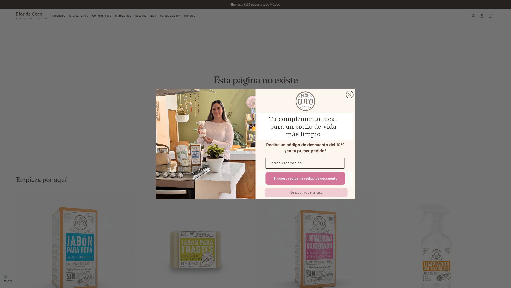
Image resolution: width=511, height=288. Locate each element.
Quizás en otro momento (306, 192)
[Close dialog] (349, 94)
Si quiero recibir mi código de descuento (305, 178)
